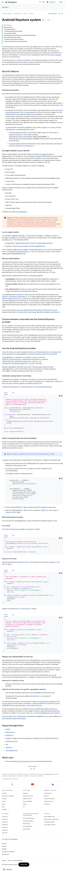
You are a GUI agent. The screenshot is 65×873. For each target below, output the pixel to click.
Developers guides (28, 821)
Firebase (4, 849)
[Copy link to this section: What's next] (15, 758)
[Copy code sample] (62, 396)
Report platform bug (49, 816)
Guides (31, 13)
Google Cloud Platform (8, 851)
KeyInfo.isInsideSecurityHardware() (21, 146)
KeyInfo (45, 127)
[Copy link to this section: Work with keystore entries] (24, 517)
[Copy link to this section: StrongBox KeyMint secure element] (31, 151)
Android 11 (5, 833)
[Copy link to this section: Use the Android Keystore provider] (37, 349)
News (3, 804)
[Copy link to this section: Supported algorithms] (25, 726)
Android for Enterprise (8, 796)
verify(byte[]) (25, 609)
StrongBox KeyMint (46, 154)
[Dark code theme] (60, 396)
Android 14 (5, 824)
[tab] (6, 393)
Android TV (47, 804)
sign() (9, 564)
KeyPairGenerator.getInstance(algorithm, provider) (20, 361)
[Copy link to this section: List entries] (12, 526)
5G (24, 806)
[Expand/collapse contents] (12, 25)
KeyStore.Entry (23, 562)
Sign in (61, 2)
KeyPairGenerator (44, 352)
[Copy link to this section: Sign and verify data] (18, 559)
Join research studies (49, 824)
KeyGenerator (56, 352)
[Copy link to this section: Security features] (20, 72)
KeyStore (31, 352)
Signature (53, 562)
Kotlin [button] (6, 393)
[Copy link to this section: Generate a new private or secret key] (33, 376)
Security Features (55, 55)
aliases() (30, 529)
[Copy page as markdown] (48, 20)
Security (5, 7)
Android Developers (7, 13)
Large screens (48, 793)
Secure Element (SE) (31, 112)
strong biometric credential (47, 701)
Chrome (4, 846)
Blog (3, 806)
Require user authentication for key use (25, 291)
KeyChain (27, 60)
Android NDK (26, 829)
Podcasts (4, 809)
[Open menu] (2, 2)
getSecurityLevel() (15, 134)
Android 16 (5, 819)
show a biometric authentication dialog (14, 718)
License (10, 860)
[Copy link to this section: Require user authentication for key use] (34, 657)
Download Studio (27, 826)
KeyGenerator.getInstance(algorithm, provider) (18, 363)
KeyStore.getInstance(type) (11, 359)
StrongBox (38, 156)
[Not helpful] (61, 13)
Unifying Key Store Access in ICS (22, 761)
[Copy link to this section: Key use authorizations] (21, 259)
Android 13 (5, 827)
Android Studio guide (29, 818)
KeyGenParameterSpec (44, 387)
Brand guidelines (18, 860)
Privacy (25, 804)
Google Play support (49, 822)
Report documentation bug (51, 819)
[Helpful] (59, 13)
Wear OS (46, 796)
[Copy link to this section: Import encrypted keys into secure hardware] (38, 438)
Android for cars (48, 801)
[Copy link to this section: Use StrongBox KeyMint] (20, 232)
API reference (26, 823)
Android (4, 793)
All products (5, 854)
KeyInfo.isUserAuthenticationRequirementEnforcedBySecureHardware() (36, 312)
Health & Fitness (27, 798)
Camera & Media (27, 801)
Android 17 (5, 816)
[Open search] (40, 2)
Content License (49, 774)
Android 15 (5, 822)
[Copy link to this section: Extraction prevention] (20, 90)
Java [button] (13, 393)
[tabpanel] (32, 414)
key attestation (22, 212)
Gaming (25, 793)
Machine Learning (28, 796)
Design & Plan (17, 13)
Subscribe (23, 864)
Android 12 (5, 830)
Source (4, 801)
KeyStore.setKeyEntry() (36, 381)
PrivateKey (32, 379)
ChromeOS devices (49, 798)
